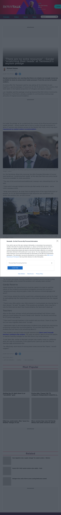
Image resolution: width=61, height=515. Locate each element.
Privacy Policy (39, 273)
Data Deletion (21, 273)
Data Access (30, 273)
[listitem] (30, 263)
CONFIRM (15, 268)
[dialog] (30, 257)
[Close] (57, 241)
